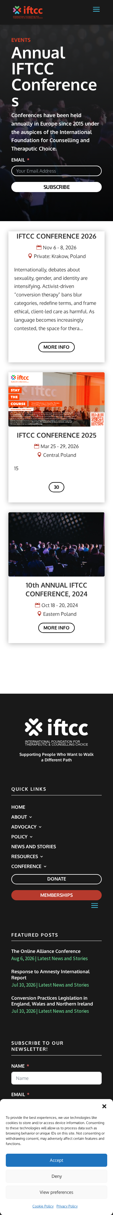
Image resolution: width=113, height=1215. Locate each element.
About (19, 817)
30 (56, 487)
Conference (26, 866)
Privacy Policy (67, 1206)
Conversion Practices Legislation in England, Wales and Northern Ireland (52, 1001)
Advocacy (24, 827)
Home (18, 807)
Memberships (56, 895)
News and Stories (33, 846)
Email (18, 160)
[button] (104, 1106)
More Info (56, 347)
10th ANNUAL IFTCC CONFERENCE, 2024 (56, 589)
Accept (56, 1160)
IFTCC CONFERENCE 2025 (56, 435)
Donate (56, 879)
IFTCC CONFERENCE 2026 (56, 236)
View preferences (56, 1192)
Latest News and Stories (62, 958)
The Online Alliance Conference (46, 951)
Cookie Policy (43, 1206)
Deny (57, 1176)
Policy (19, 837)
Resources (24, 856)
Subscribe (56, 187)
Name (18, 1066)
